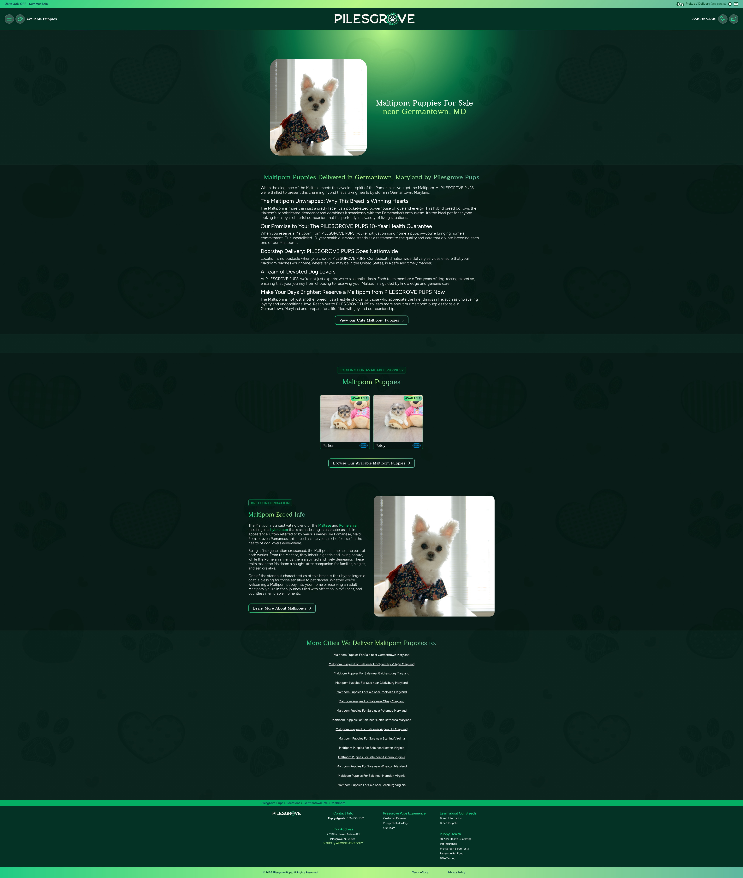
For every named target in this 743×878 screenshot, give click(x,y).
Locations (293, 803)
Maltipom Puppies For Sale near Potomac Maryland (371, 710)
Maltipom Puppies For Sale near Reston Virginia (371, 748)
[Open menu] (9, 19)
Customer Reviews (394, 818)
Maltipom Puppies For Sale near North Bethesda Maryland (371, 720)
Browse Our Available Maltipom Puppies (369, 463)
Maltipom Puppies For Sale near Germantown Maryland (371, 655)
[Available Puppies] (20, 19)
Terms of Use (420, 872)
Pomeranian (349, 525)
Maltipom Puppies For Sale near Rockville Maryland (371, 692)
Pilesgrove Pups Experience (404, 813)
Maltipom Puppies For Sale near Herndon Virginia (371, 775)
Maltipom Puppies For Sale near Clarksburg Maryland (371, 683)
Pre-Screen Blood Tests (454, 848)
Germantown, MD (316, 803)
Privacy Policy (456, 872)
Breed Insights (449, 823)
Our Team (389, 828)
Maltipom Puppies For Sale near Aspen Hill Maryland (371, 729)
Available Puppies (41, 19)
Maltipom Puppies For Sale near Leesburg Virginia (371, 785)
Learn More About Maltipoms (279, 608)
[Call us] (723, 19)
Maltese (324, 525)
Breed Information (451, 818)
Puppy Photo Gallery (395, 823)
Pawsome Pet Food (451, 853)
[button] (730, 4)
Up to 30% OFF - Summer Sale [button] (26, 4)
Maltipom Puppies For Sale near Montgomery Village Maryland (371, 664)
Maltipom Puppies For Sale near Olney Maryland (371, 701)
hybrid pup (279, 529)
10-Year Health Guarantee (456, 839)
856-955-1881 (704, 19)
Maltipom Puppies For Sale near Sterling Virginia (371, 738)
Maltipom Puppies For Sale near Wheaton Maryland (371, 766)
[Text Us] (733, 19)
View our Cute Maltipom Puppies (369, 320)
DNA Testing (447, 858)
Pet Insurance (448, 843)
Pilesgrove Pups (272, 803)
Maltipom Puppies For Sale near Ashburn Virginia (371, 757)
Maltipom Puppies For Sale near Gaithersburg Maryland (371, 673)
